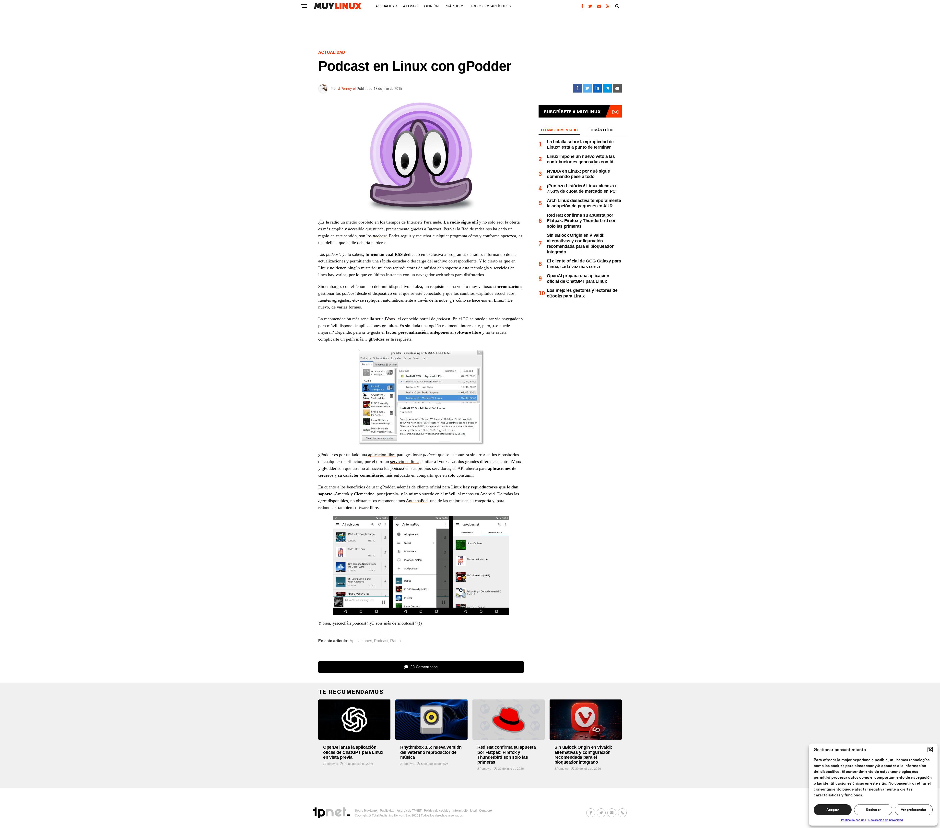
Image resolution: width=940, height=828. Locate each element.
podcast (380, 235)
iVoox (390, 318)
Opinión (431, 6)
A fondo (410, 6)
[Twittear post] (587, 88)
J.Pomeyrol (347, 89)
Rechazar (873, 810)
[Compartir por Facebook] (577, 88)
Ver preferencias (913, 810)
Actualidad (386, 6)
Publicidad (387, 810)
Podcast (381, 641)
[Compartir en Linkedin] (597, 88)
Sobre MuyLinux (366, 810)
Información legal (465, 810)
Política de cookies (853, 819)
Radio (395, 641)
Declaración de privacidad (885, 819)
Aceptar (832, 810)
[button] (930, 749)
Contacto (485, 810)
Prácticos (454, 6)
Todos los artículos (490, 6)
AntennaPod (417, 500)
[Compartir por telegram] (607, 88)
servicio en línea (404, 461)
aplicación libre (381, 454)
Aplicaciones (361, 641)
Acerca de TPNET (409, 810)
